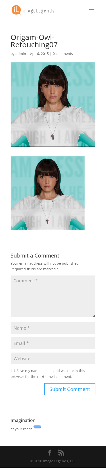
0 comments (63, 53)
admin (21, 53)
